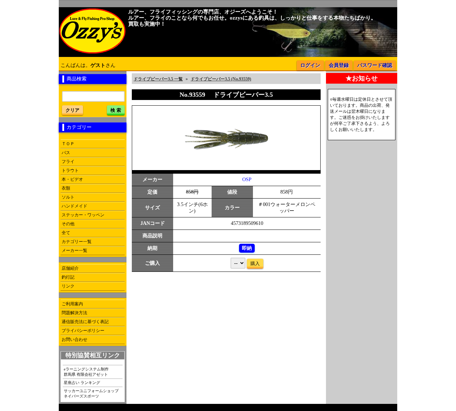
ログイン (310, 65)
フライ (68, 161)
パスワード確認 (374, 65)
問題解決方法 (74, 312)
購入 (255, 263)
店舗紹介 (70, 268)
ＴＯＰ (68, 143)
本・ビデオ (72, 179)
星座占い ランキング (82, 382)
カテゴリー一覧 (77, 241)
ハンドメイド (74, 206)
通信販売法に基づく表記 (85, 321)
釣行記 (68, 277)
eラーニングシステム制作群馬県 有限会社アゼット (86, 371)
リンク (68, 286)
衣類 (66, 188)
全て (66, 232)
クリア (72, 110)
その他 (68, 223)
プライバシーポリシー (83, 330)
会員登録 (339, 65)
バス (66, 152)
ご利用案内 (72, 303)
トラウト (70, 170)
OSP (247, 179)
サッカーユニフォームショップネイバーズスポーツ (91, 393)
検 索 (115, 110)
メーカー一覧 (74, 250)
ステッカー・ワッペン (83, 214)
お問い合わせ (74, 339)
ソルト (68, 197)
